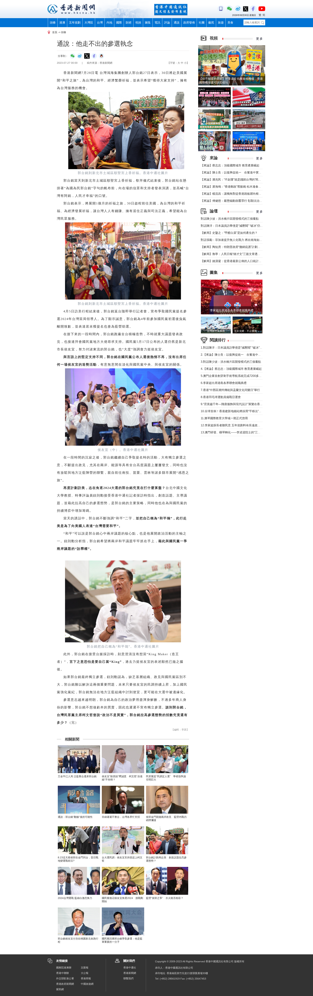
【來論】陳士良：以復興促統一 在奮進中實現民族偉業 (237, 172)
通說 (177, 22)
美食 (230, 22)
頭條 (53, 22)
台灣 (100, 22)
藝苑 (211, 22)
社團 (202, 22)
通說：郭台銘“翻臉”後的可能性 (75, 816)
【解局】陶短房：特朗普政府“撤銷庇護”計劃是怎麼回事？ (238, 246)
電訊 (157, 22)
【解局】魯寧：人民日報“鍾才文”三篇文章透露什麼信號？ (238, 254)
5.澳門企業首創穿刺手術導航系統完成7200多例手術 (234, 375)
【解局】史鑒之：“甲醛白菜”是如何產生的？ (229, 232)
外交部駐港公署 (65, 978)
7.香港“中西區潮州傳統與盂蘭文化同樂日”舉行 (230, 390)
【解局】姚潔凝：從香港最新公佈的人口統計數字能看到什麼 (240, 261)
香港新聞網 (129, 973)
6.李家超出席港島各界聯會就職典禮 (224, 382)
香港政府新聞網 (65, 983)
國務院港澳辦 (63, 967)
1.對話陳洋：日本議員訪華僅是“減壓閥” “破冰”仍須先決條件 (239, 347)
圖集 (148, 22)
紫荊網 (60, 989)
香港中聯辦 (62, 973)
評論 (167, 22)
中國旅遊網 (87, 983)
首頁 (54, 32)
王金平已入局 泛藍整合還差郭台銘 (77, 776)
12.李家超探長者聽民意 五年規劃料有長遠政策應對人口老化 (239, 425)
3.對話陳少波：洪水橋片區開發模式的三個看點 (231, 361)
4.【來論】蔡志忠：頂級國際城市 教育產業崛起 (231, 368)
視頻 (138, 22)
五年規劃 (75, 22)
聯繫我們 (128, 978)
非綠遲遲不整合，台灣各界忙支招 (121, 816)
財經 (129, 22)
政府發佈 (189, 22)
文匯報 (84, 967)
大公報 (84, 973)
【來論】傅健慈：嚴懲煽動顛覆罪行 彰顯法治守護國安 (236, 200)
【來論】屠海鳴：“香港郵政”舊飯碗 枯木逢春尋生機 (234, 186)
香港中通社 (129, 967)
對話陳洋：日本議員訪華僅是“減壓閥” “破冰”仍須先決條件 (238, 225)
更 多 (259, 38)
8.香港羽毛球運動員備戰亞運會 (221, 397)
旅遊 (221, 22)
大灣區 (88, 22)
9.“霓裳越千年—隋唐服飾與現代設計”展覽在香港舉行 (235, 404)
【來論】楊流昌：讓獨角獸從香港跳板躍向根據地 (232, 193)
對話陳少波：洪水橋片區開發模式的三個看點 (230, 218)
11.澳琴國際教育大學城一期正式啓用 (224, 418)
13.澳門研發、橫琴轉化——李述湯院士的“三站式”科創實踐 (238, 432)
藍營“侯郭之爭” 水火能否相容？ (164, 898)
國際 (119, 22)
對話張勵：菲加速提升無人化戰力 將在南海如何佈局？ (236, 239)
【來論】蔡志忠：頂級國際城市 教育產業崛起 (230, 165)
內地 (109, 22)
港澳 (62, 22)
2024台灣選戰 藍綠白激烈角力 (75, 898)
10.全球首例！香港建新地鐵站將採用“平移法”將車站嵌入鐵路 (240, 411)
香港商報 (86, 978)
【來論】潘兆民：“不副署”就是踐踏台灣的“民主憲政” (234, 179)
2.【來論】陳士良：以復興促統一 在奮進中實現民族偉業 (238, 354)
